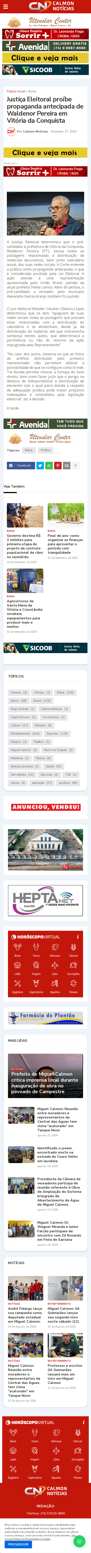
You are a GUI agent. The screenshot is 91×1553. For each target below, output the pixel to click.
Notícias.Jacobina (25, 767)
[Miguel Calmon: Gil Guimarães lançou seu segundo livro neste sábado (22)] (65, 1288)
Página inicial (16, 91)
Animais (19, 693)
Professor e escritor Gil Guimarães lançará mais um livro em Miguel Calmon (65, 1374)
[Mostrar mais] (75, 465)
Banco (19, 701)
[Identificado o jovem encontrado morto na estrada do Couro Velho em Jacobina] (21, 1154)
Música (43, 758)
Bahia (32, 91)
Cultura (19, 725)
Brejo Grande (22, 709)
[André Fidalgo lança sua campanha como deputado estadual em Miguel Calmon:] (25, 1288)
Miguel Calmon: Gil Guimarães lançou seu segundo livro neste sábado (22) (64, 1315)
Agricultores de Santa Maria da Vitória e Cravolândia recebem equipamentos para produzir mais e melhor (24, 614)
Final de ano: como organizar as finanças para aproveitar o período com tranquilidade (65, 544)
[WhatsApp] (49, 465)
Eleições (43, 725)
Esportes (57, 734)
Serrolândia (22, 775)
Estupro (19, 742)
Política (45, 450)
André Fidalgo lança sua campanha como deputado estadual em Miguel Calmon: (25, 1315)
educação (42, 783)
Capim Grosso (23, 717)
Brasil (42, 701)
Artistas (42, 693)
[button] (5, 6)
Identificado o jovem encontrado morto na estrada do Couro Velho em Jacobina (57, 1154)
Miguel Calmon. (24, 750)
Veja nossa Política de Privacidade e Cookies (40, 1537)
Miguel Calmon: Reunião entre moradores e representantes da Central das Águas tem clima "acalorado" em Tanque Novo (57, 1119)
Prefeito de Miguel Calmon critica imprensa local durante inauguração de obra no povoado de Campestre (44, 1083)
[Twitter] (40, 465)
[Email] (66, 465)
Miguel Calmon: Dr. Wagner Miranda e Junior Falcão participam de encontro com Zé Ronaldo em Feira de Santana (59, 1231)
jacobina (68, 783)
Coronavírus (53, 717)
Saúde (53, 767)
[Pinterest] (58, 465)
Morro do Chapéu (58, 750)
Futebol (41, 742)
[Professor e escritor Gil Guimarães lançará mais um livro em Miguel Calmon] (65, 1345)
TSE (70, 775)
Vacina (18, 783)
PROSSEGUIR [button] (18, 1544)
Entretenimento (25, 734)
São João (49, 775)
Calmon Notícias (54, 709)
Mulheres (20, 758)
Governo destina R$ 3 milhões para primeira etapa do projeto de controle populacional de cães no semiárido (25, 546)
